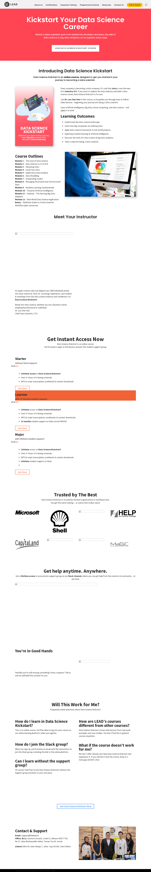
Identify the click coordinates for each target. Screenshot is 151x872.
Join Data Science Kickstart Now (75, 806)
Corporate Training (68, 5)
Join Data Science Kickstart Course (75, 48)
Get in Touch (134, 5)
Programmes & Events (89, 5)
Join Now (22, 388)
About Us (38, 5)
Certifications (51, 5)
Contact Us (119, 5)
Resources (106, 5)
